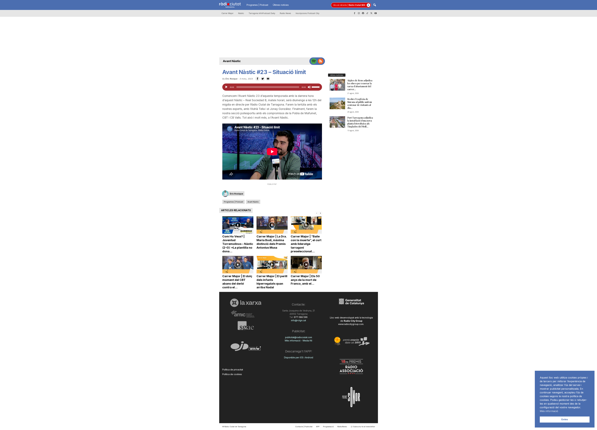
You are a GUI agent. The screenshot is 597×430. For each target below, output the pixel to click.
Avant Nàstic (232, 61)
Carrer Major (228, 13)
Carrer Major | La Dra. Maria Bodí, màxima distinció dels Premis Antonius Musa (272, 242)
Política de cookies (232, 374)
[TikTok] (367, 13)
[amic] (245, 314)
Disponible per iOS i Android (298, 357)
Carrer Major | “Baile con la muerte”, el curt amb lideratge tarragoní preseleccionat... (306, 244)
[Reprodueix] (226, 87)
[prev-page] (316, 213)
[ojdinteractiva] (245, 347)
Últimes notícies (281, 5)
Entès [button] (564, 419)
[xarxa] (245, 303)
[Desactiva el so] (309, 87)
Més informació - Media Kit (298, 340)
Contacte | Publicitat (303, 426)
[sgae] (245, 325)
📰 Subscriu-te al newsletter (363, 426)
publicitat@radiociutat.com (298, 337)
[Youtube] (375, 13)
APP (317, 426)
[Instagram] (359, 13)
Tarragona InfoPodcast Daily (262, 13)
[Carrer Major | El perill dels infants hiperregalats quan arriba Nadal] (272, 264)
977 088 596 (300, 317)
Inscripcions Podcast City (307, 13)
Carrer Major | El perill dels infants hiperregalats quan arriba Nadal (272, 281)
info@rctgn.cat (298, 320)
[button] (374, 5)
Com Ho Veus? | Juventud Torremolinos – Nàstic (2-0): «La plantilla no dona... (237, 244)
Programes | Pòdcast (257, 5)
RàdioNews (342, 426)
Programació (328, 426)
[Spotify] (363, 13)
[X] (371, 13)
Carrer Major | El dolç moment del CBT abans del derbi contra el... (237, 281)
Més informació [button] (549, 411)
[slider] (316, 87)
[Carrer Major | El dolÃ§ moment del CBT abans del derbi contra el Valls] (237, 264)
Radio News (285, 13)
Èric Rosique (231, 78)
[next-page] (320, 213)
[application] (272, 87)
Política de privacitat (232, 369)
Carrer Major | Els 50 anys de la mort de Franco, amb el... (305, 279)
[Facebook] (354, 13)
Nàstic (241, 13)
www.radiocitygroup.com (350, 324)
